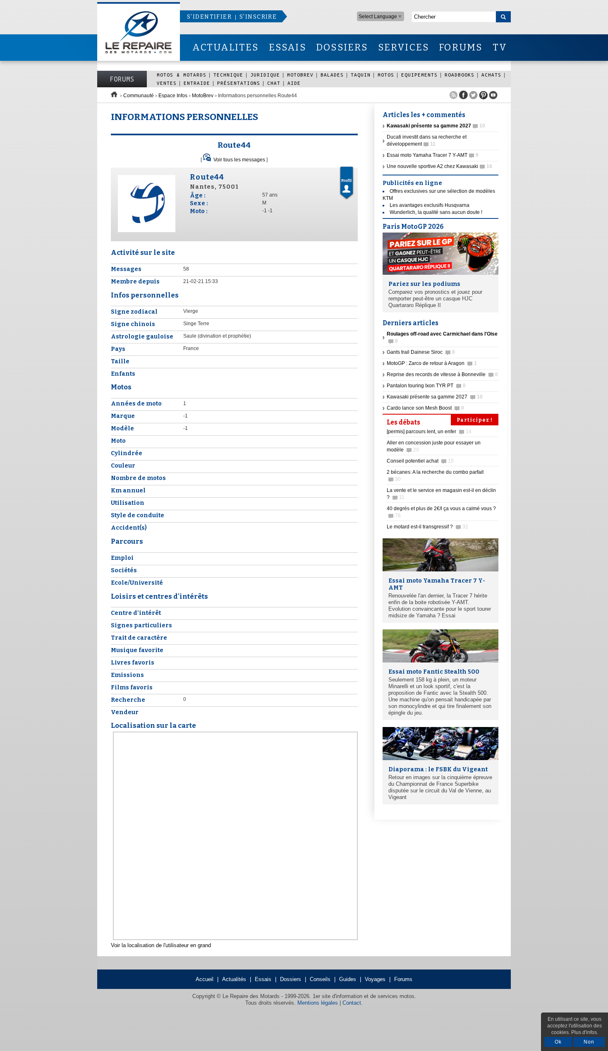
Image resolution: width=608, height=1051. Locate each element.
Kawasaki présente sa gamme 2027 (435, 397)
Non (589, 1042)
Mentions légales (317, 1003)
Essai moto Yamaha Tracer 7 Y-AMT (433, 155)
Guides (347, 979)
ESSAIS (287, 47)
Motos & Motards (181, 74)
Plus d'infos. (584, 1032)
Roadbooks (459, 74)
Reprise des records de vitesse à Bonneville (442, 374)
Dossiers (290, 979)
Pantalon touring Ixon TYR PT (426, 386)
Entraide (197, 83)
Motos (386, 74)
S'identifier (209, 16)
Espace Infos (172, 95)
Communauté (138, 95)
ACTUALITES (225, 47)
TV (500, 47)
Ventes (167, 83)
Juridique (265, 74)
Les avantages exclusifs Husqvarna (429, 205)
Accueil (204, 979)
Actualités (234, 979)
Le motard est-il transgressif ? (427, 527)
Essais (263, 979)
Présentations (238, 83)
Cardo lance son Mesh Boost (425, 408)
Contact (351, 1003)
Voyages (375, 979)
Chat (273, 83)
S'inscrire (258, 16)
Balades (332, 74)
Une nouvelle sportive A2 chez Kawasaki (439, 166)
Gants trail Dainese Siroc (421, 352)
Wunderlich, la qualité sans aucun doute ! (436, 212)
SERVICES (403, 47)
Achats (491, 74)
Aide (294, 83)
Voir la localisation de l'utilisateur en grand (161, 945)
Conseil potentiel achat (420, 461)
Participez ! (475, 420)
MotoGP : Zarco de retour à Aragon (432, 363)
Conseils (320, 979)
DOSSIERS (342, 47)
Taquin (361, 74)
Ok (558, 1042)
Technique (228, 74)
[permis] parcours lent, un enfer (429, 431)
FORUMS (460, 47)
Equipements (419, 74)
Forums (122, 79)
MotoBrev (300, 74)
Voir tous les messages (239, 160)
